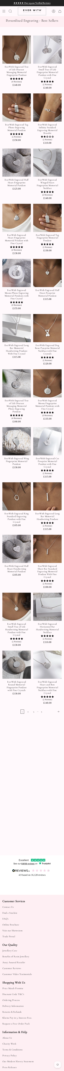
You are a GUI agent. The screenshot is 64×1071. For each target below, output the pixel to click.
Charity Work (9, 1043)
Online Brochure (10, 924)
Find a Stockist (9, 912)
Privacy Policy (9, 1055)
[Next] (52, 711)
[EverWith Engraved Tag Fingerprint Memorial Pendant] (47, 218)
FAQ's (5, 918)
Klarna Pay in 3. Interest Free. (17, 1017)
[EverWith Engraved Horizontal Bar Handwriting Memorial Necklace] (47, 607)
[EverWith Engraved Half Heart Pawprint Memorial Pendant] (47, 273)
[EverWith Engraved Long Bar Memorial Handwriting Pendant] (47, 496)
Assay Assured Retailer (13, 962)
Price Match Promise (12, 988)
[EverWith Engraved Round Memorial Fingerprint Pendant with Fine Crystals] (16, 665)
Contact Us (8, 907)
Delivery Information (13, 1006)
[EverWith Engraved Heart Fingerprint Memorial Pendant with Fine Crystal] (16, 218)
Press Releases (9, 1067)
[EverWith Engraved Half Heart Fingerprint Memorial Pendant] (16, 163)
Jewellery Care (9, 950)
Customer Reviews (11, 968)
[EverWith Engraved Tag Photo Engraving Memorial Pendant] (16, 107)
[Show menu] (4, 11)
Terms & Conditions (12, 1049)
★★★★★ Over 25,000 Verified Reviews (32, 3)
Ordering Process (11, 1000)
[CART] (60, 11)
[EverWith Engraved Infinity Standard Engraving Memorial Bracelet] (47, 107)
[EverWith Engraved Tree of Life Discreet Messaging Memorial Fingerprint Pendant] (16, 50)
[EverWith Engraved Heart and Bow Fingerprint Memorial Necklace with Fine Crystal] (47, 665)
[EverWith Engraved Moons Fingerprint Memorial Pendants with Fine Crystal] (47, 383)
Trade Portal (8, 936)
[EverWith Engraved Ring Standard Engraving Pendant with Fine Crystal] (16, 496)
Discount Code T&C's (13, 994)
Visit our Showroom (12, 930)
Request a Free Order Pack (16, 1023)
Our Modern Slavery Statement (18, 1061)
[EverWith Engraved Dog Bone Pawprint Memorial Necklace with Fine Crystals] (47, 328)
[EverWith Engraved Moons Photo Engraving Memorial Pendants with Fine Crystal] (16, 273)
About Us (7, 1037)
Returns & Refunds (12, 1011)
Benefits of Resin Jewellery (15, 956)
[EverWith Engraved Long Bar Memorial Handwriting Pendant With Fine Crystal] (16, 328)
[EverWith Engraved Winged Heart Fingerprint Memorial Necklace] (47, 163)
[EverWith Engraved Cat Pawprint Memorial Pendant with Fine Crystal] (47, 441)
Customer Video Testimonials (17, 974)
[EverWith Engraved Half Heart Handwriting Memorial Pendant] (16, 549)
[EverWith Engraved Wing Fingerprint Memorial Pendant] (16, 441)
